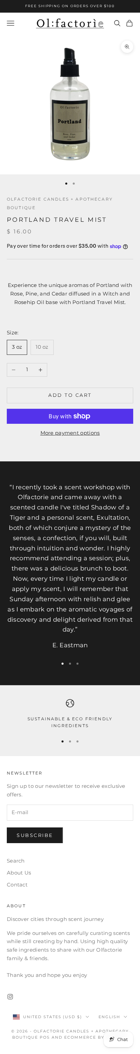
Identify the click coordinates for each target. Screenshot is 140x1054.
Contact (17, 884)
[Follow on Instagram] (10, 996)
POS (45, 1037)
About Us (19, 872)
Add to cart (70, 395)
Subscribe (35, 835)
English (109, 1016)
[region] (70, 714)
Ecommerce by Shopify (96, 1037)
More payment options (70, 433)
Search (16, 860)
